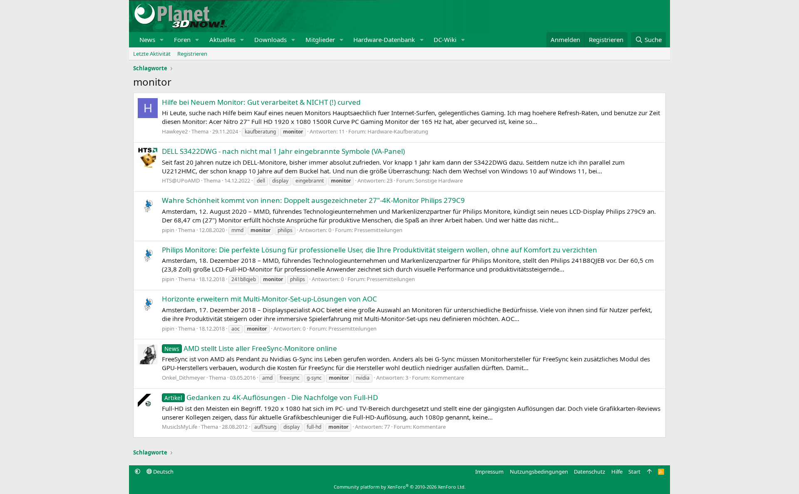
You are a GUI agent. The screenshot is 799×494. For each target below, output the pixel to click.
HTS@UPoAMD (181, 180)
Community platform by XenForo (400, 487)
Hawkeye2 (175, 131)
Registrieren (192, 53)
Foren (182, 39)
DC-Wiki (445, 39)
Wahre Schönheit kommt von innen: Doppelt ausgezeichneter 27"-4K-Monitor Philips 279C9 (313, 200)
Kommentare (447, 377)
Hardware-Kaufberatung (397, 131)
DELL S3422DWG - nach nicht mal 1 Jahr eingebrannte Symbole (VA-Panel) (283, 151)
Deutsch (163, 471)
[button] (162, 39)
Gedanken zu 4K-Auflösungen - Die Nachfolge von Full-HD (271, 397)
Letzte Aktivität (152, 53)
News (147, 39)
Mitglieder (320, 39)
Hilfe (617, 471)
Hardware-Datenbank (384, 39)
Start (634, 471)
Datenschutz (589, 471)
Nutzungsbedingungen (539, 471)
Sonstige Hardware (439, 180)
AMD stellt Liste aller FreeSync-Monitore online (250, 348)
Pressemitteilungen (378, 230)
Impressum (489, 471)
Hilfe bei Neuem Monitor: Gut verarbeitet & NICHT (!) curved (261, 102)
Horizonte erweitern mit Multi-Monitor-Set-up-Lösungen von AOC (269, 299)
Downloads (270, 39)
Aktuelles (222, 39)
